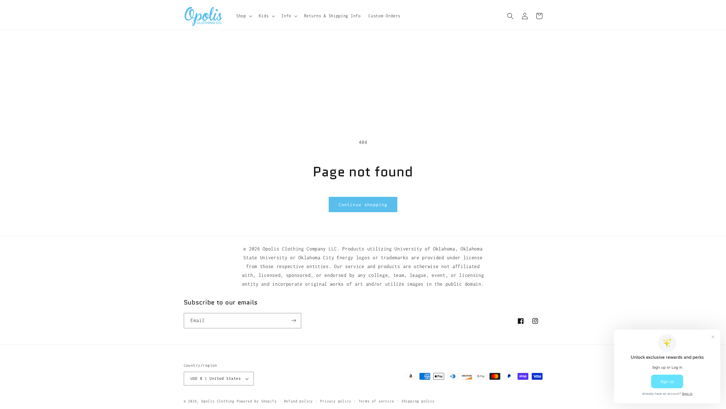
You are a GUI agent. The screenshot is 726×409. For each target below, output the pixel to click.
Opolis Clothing (219, 401)
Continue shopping (363, 204)
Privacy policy (335, 401)
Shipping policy (418, 401)
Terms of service (376, 401)
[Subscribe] (293, 320)
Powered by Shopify (257, 401)
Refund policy (298, 401)
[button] (243, 16)
